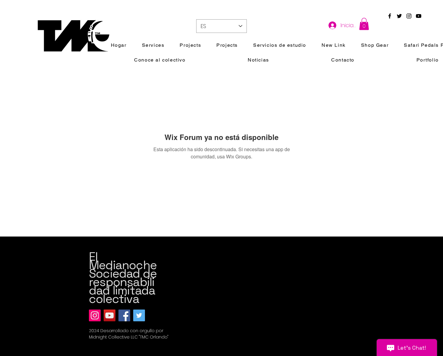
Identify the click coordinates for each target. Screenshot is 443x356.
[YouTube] (109, 315)
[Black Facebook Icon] (389, 16)
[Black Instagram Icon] (409, 16)
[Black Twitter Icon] (399, 16)
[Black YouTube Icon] (418, 16)
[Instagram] (95, 315)
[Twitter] (139, 315)
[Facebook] (124, 315)
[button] (364, 24)
